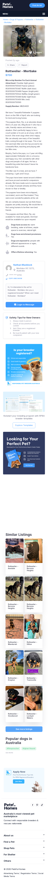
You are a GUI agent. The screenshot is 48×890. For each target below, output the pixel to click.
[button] (24, 836)
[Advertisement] (24, 501)
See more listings (24, 729)
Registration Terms (29, 873)
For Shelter (9, 854)
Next (39, 41)
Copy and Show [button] (15, 278)
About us (8, 835)
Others (7, 861)
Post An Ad (37, 5)
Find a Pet (9, 842)
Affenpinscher (13, 748)
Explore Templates (24, 425)
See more (9, 753)
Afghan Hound (29, 748)
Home (5, 19)
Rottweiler (29, 19)
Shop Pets (9, 848)
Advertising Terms (11, 873)
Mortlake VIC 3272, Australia (25, 269)
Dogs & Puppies (16, 19)
